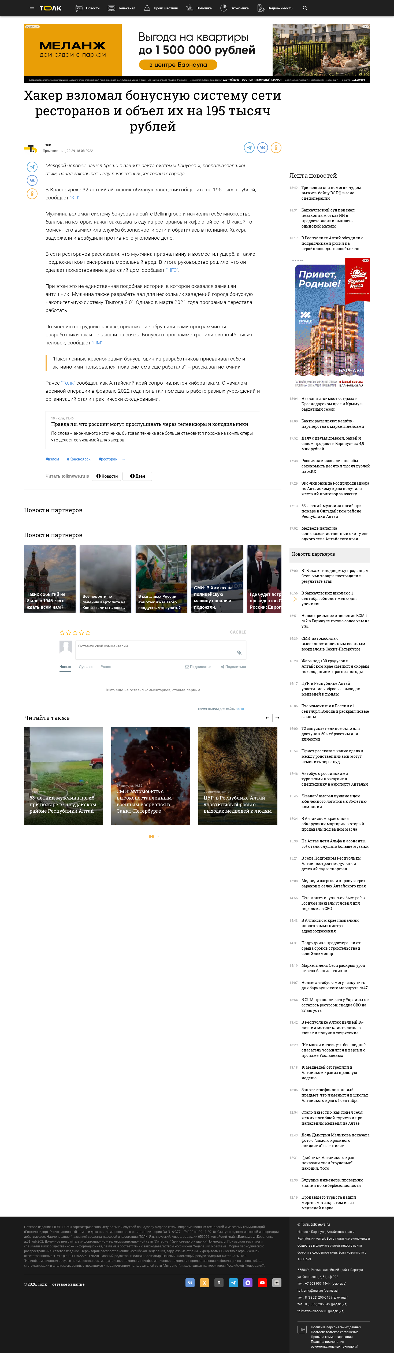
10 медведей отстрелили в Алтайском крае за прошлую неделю (329, 1072)
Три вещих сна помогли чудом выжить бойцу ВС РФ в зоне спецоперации (331, 193)
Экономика (240, 8)
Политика (204, 8)
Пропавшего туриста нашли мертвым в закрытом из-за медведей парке (329, 1202)
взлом (52, 459)
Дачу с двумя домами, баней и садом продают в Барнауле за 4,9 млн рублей (333, 443)
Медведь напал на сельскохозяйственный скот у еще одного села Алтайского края (336, 533)
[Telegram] (249, 147)
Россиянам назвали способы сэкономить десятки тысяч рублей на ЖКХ (336, 466)
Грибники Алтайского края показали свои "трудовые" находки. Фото (328, 1163)
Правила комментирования (332, 1337)
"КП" (74, 198)
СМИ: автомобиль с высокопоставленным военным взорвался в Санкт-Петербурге (144, 801)
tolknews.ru (320, 1224)
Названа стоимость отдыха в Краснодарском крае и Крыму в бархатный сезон (332, 404)
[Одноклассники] (275, 147)
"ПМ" (97, 343)
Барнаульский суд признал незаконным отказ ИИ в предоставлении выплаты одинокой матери (328, 218)
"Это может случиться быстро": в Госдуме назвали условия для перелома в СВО (333, 903)
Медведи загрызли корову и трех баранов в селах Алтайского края (334, 883)
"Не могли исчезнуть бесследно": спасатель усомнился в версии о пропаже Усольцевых (334, 1050)
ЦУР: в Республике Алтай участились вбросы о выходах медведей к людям (238, 804)
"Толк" (68, 383)
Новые (65, 666)
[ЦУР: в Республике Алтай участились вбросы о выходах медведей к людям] (237, 776)
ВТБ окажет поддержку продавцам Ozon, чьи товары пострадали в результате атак (335, 576)
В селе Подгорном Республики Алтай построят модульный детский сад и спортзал (331, 863)
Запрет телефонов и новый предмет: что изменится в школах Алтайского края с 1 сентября (335, 1095)
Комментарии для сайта (222, 709)
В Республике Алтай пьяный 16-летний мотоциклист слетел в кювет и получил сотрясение (332, 1027)
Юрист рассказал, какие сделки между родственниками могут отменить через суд (332, 756)
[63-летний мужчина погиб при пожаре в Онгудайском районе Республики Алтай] (63, 776)
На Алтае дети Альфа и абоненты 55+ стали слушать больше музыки (335, 843)
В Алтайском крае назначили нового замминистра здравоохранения (330, 926)
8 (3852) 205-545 (317, 1297)
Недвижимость (279, 8)
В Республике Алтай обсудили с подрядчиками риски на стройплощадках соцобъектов (332, 243)
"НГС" (172, 270)
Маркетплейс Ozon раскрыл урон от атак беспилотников (333, 968)
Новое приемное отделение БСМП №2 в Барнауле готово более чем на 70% (336, 621)
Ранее (106, 666)
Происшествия (166, 8)
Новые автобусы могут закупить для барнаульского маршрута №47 (335, 985)
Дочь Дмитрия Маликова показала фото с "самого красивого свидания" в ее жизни (336, 1140)
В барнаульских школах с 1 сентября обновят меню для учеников (329, 598)
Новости (92, 8)
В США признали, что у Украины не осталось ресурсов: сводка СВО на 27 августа (335, 1005)
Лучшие (85, 666)
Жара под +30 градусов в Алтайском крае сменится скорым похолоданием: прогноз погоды (335, 666)
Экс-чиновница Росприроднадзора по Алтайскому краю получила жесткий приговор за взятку (335, 488)
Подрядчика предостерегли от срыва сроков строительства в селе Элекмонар (331, 948)
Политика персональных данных (336, 1327)
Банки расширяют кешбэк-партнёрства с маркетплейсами (333, 423)
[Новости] (106, 476)
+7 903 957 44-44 (318, 1283)
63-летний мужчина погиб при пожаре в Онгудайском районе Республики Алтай (62, 804)
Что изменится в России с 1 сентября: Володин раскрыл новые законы (335, 711)
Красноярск (79, 459)
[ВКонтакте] (262, 147)
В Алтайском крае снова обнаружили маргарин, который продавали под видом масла (333, 824)
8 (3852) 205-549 (317, 1304)
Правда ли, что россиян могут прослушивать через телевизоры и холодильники (149, 424)
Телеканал (126, 8)
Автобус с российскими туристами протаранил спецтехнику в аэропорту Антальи (335, 779)
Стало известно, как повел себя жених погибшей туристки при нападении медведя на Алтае (332, 1117)
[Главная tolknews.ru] (50, 8)
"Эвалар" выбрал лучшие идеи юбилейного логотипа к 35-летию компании (334, 801)
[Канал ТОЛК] (137, 476)
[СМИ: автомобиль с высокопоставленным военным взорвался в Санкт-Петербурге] (150, 776)
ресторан (108, 459)
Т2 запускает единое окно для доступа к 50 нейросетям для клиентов (331, 734)
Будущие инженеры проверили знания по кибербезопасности (332, 1182)
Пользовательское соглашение (335, 1332)
